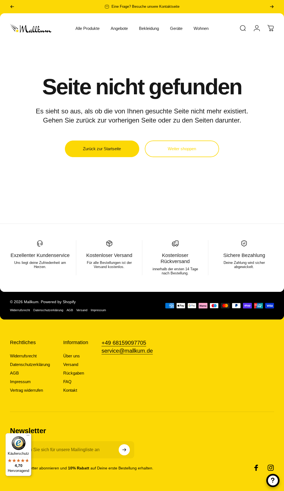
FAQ (67, 381)
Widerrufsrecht (20, 310)
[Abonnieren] (124, 449)
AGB (70, 310)
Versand (81, 310)
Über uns (71, 356)
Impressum (98, 310)
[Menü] (28, 436)
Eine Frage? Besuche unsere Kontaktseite (145, 6)
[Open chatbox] (273, 480)
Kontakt (70, 390)
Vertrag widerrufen (26, 390)
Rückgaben (73, 373)
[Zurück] (12, 6)
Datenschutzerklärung (48, 310)
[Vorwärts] (272, 6)
